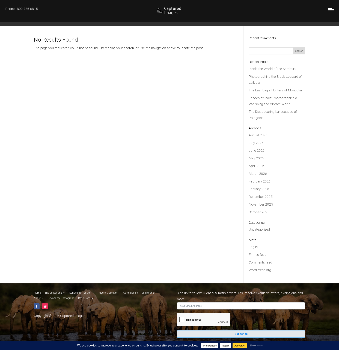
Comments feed (260, 262)
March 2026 (258, 174)
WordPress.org (260, 270)
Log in (253, 247)
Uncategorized (259, 229)
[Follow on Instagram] (45, 306)
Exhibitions (148, 293)
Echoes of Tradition (80, 293)
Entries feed (257, 255)
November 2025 (261, 204)
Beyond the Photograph (61, 298)
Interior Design (130, 293)
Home (37, 293)
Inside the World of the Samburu (272, 69)
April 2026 (256, 166)
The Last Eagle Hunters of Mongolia (275, 90)
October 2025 (259, 212)
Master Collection (108, 293)
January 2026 (259, 189)
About (37, 298)
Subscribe (241, 334)
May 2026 (256, 158)
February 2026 (260, 181)
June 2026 (257, 150)
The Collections (53, 293)
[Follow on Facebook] (37, 306)
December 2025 (261, 197)
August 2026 (258, 135)
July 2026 (256, 143)
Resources (84, 298)
